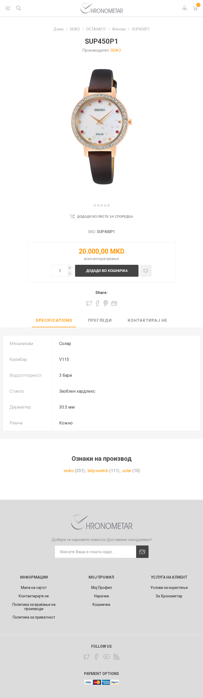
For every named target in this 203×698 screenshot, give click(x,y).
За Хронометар (169, 596)
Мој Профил (101, 587)
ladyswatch (97, 470)
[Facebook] (96, 656)
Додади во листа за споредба (105, 216)
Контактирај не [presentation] (147, 320)
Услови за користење (169, 587)
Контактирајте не (34, 596)
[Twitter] (86, 656)
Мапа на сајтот (34, 587)
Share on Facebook (97, 303)
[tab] (54, 320)
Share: (101, 292)
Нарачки (101, 596)
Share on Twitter (89, 303)
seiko (68, 470)
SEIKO (115, 50)
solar (126, 470)
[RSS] (116, 656)
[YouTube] (106, 656)
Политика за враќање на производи (34, 606)
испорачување (106, 259)
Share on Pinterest (106, 303)
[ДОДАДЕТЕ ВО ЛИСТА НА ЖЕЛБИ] (146, 271)
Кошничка (101, 604)
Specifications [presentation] (54, 320)
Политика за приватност (34, 617)
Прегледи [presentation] (100, 320)
